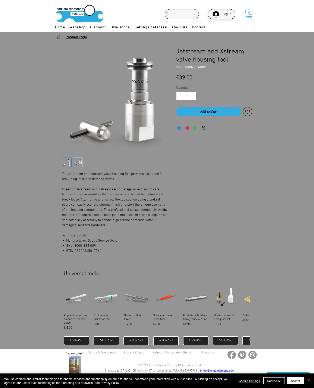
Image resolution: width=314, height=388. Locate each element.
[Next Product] (256, 297)
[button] (249, 13)
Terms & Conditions (101, 352)
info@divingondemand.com (217, 371)
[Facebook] (231, 355)
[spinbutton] (186, 96)
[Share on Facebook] (179, 128)
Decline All (274, 381)
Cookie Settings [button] (249, 381)
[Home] (59, 37)
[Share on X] (203, 128)
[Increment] (192, 96)
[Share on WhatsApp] (195, 128)
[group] (157, 315)
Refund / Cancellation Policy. (172, 352)
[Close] (308, 381)
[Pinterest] (242, 355)
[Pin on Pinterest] (187, 128)
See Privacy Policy (106, 383)
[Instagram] (252, 355)
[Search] (182, 14)
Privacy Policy (133, 352)
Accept (295, 381)
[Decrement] (180, 96)
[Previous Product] (57, 297)
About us (208, 352)
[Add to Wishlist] (247, 111)
